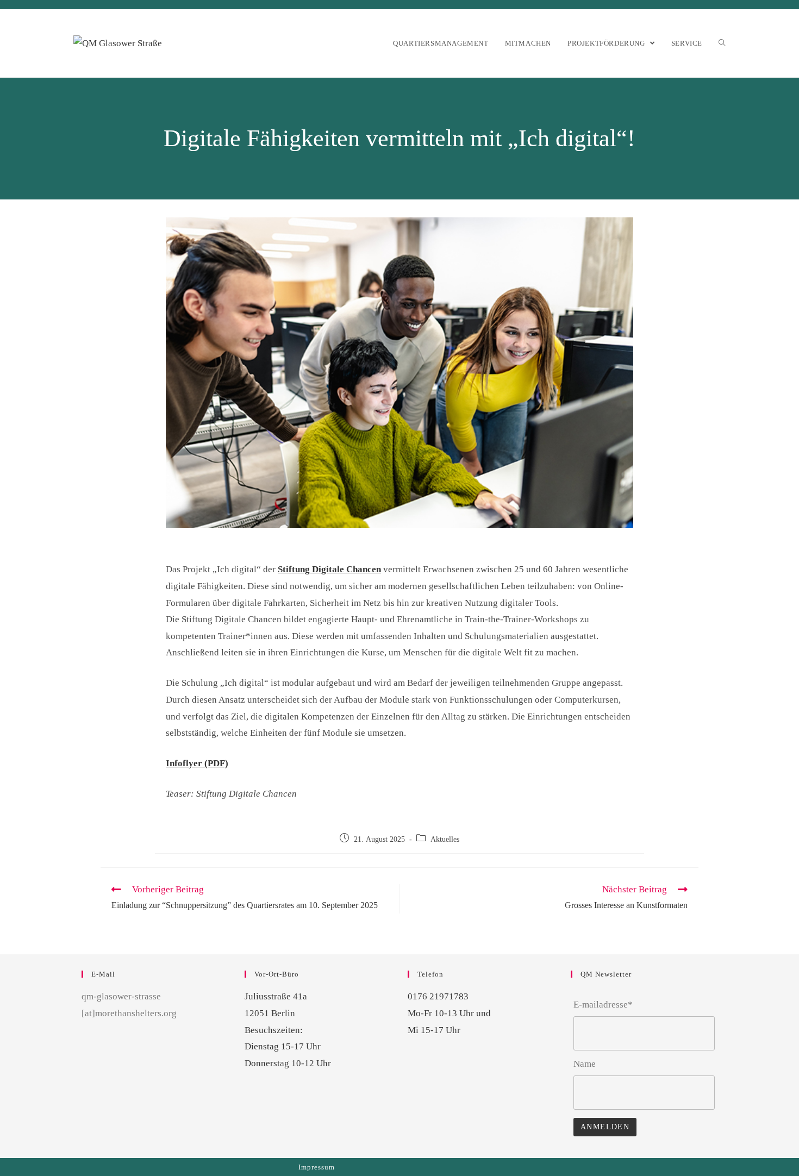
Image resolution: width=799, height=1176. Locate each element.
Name (584, 1064)
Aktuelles (444, 839)
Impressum (316, 1167)
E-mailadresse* (603, 1004)
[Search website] (722, 43)
